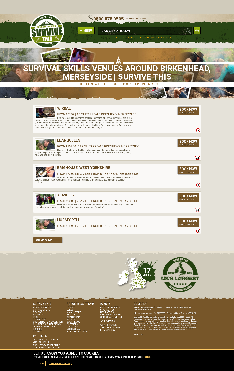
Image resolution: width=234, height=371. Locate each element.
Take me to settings (60, 363)
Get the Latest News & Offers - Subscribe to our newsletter (138, 37)
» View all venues (77, 331)
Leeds (70, 310)
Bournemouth (75, 322)
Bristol (71, 314)
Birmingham (73, 317)
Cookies (37, 331)
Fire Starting (107, 330)
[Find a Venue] (145, 31)
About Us (38, 314)
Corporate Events (111, 317)
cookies (147, 356)
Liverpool (72, 326)
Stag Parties (107, 310)
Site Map (138, 334)
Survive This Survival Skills (47, 31)
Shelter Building (110, 327)
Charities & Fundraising (47, 324)
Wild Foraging (108, 325)
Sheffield (72, 324)
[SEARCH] (188, 30)
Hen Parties (107, 312)
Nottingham (73, 329)
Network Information (180, 274)
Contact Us (39, 319)
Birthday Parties (110, 307)
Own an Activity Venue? (46, 340)
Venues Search (42, 307)
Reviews (37, 312)
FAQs (35, 317)
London (71, 307)
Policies (37, 329)
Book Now (188, 110)
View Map (44, 240)
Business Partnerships (47, 347)
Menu (87, 30)
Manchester (74, 312)
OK (40, 364)
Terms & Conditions (44, 326)
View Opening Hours (136, 18)
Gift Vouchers (41, 310)
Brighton (72, 319)
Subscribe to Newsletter (48, 322)
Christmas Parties (110, 314)
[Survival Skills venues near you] (197, 30)
